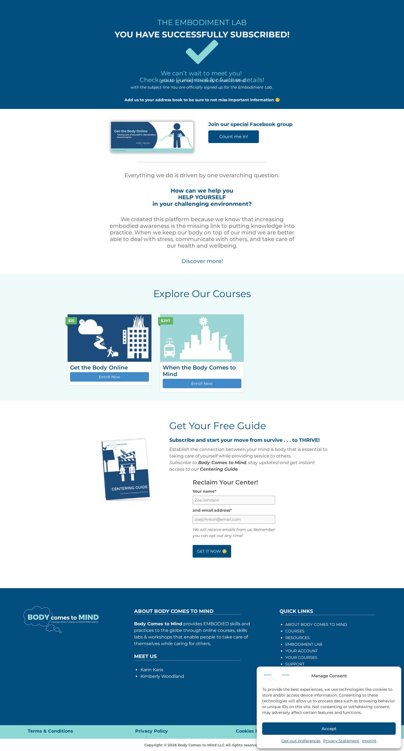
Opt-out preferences (300, 740)
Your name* (204, 491)
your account (301, 650)
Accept (329, 728)
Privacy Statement (341, 740)
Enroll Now (109, 376)
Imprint (369, 740)
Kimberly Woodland (162, 676)
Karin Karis (151, 669)
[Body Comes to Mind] (276, 675)
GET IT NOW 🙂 (212, 551)
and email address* (212, 510)
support (295, 664)
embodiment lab (303, 644)
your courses (301, 657)
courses (295, 631)
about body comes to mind (316, 624)
